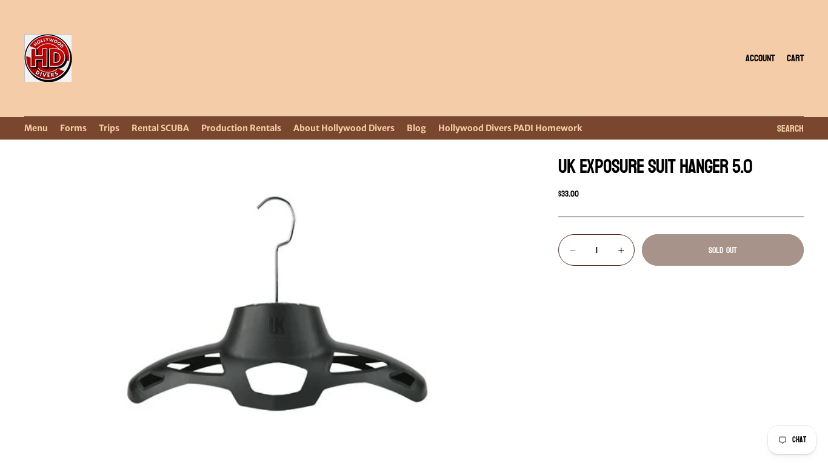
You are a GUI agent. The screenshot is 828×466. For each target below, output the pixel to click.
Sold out (723, 250)
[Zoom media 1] (277, 303)
